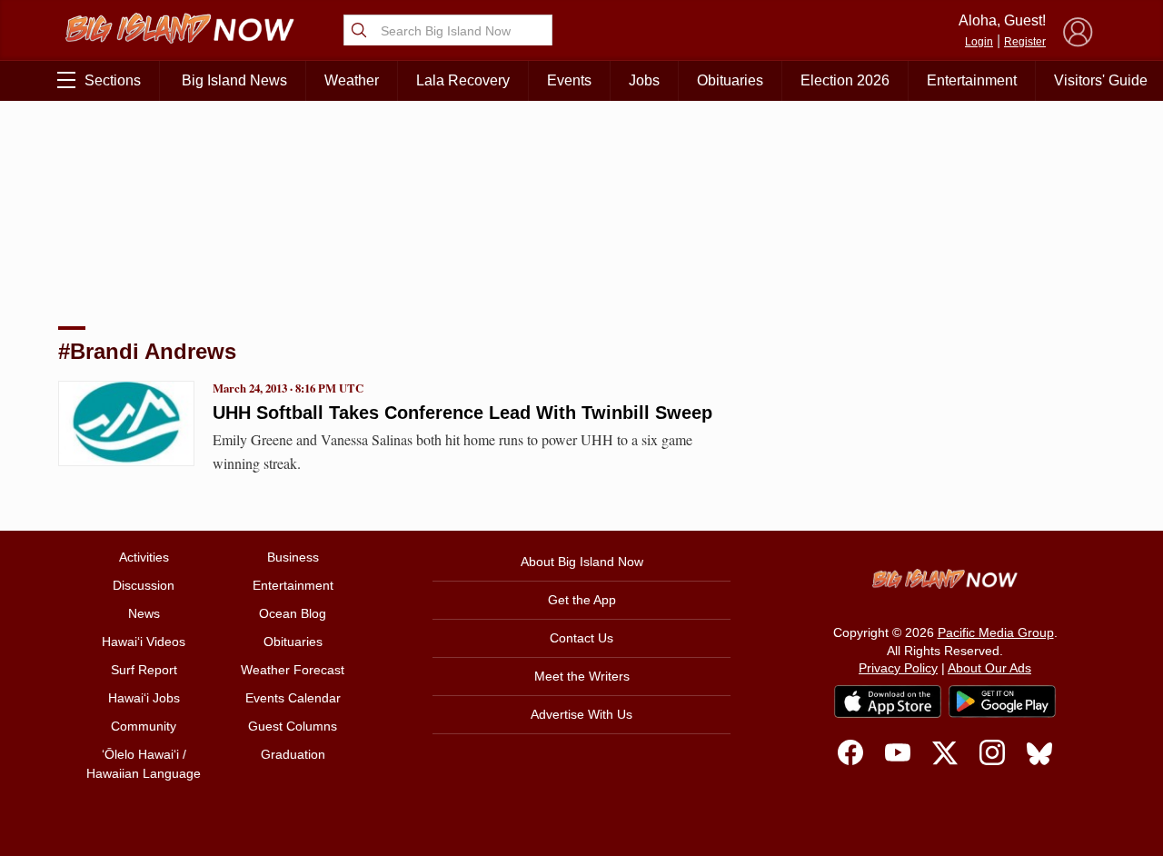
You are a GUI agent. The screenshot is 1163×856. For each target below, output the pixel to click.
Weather (351, 80)
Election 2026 (845, 80)
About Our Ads (989, 668)
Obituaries (730, 80)
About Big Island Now (582, 561)
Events (569, 80)
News (144, 613)
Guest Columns (292, 726)
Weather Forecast (292, 669)
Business (293, 557)
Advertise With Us (581, 714)
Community (143, 726)
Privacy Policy (898, 668)
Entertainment (972, 80)
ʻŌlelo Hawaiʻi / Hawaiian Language (143, 764)
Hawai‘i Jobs (144, 698)
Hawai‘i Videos (143, 641)
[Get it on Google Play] (1002, 701)
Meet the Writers (582, 676)
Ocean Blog (292, 613)
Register (1025, 41)
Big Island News (234, 80)
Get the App (582, 599)
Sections (112, 80)
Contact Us (581, 638)
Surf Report (144, 669)
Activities (144, 557)
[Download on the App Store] (887, 701)
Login (979, 41)
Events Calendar (293, 698)
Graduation (293, 754)
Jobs (644, 80)
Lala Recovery (463, 80)
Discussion (143, 585)
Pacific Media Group (996, 632)
